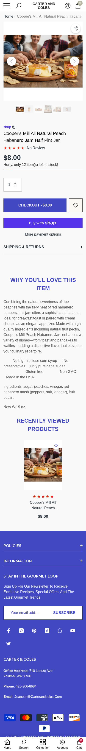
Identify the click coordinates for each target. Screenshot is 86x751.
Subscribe (64, 613)
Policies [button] (12, 545)
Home (8, 16)
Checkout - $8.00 (35, 205)
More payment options (43, 234)
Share (75, 28)
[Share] (75, 28)
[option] (43, 61)
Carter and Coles (31, 737)
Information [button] (17, 560)
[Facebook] (8, 631)
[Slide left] (11, 61)
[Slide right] (74, 61)
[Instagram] (21, 631)
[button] (18, 5)
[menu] (6, 5)
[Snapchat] (60, 631)
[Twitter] (8, 643)
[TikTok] (47, 631)
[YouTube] (73, 631)
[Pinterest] (34, 631)
